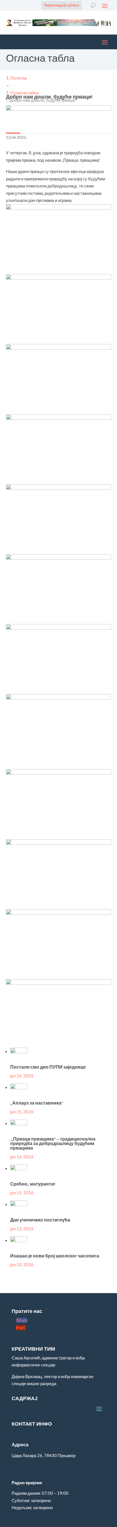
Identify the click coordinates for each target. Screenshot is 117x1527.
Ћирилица (53, 5)
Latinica (72, 5)
